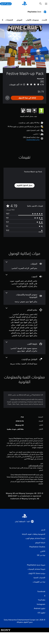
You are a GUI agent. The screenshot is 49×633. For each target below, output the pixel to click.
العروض (19, 20)
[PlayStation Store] (37, 12)
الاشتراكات (9, 20)
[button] (32, 139)
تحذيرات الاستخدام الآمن (35, 466)
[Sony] (5, 632)
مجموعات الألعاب (32, 20)
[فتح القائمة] (46, 4)
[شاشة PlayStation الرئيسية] (24, 3)
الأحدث (44, 20)
